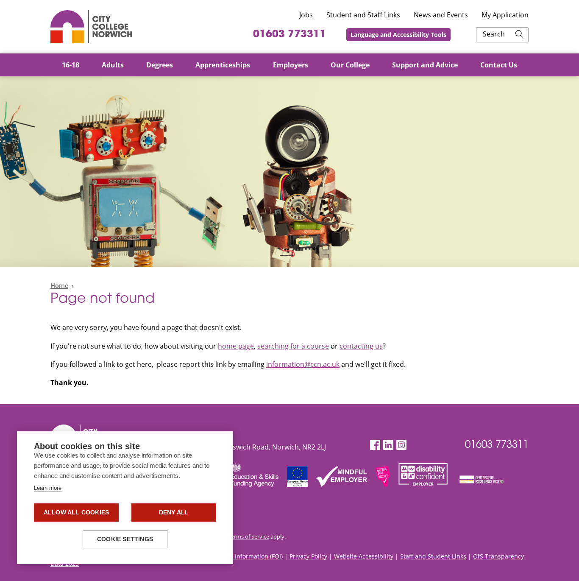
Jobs (306, 15)
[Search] (519, 34)
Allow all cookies (76, 512)
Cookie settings (125, 539)
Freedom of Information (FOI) (242, 556)
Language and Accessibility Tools (398, 35)
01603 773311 (289, 35)
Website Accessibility (363, 556)
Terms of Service (248, 536)
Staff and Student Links (433, 556)
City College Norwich (91, 26)
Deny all (174, 512)
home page (236, 346)
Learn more (47, 488)
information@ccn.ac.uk (303, 364)
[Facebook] (375, 445)
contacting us (361, 346)
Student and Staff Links (363, 15)
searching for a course (293, 346)
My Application (505, 15)
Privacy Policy (308, 556)
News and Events (441, 15)
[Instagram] (401, 445)
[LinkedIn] (388, 445)
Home (59, 285)
